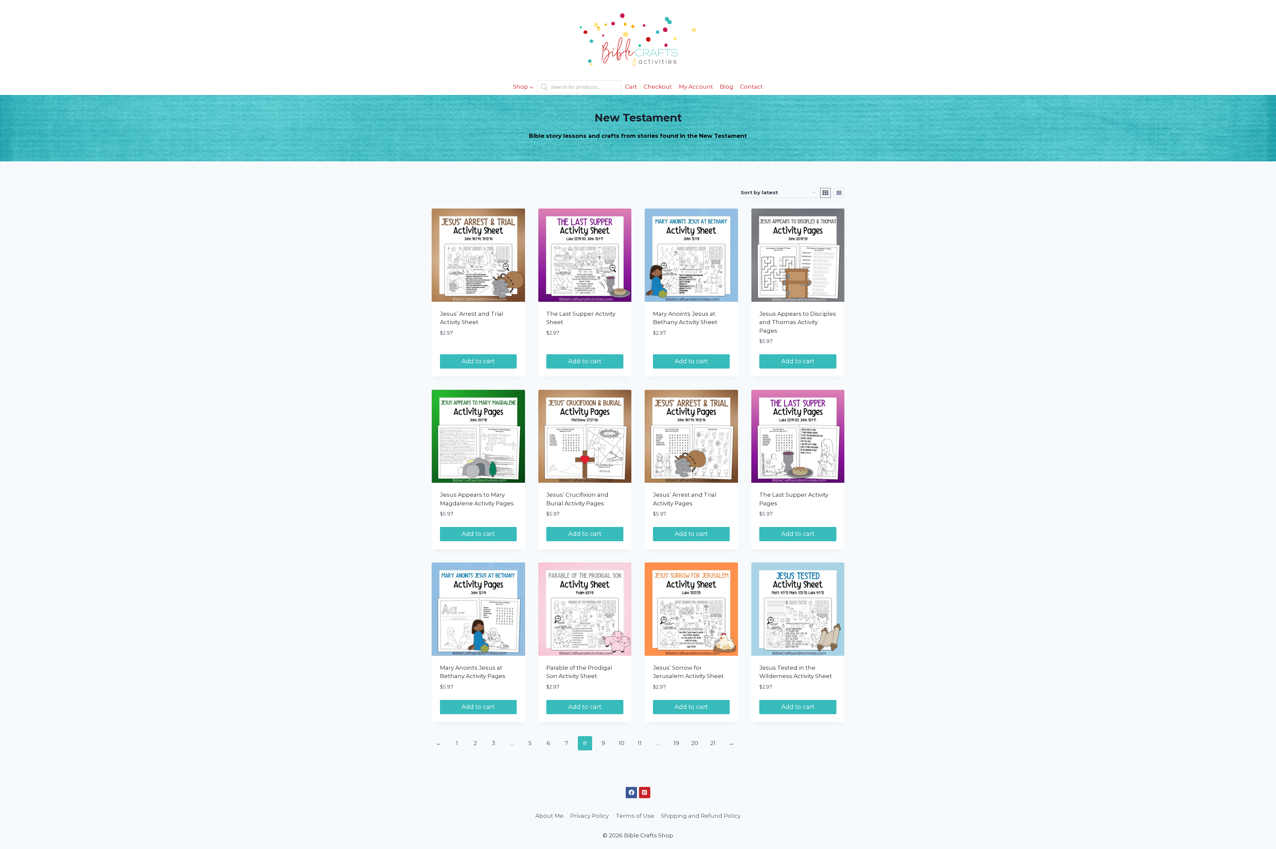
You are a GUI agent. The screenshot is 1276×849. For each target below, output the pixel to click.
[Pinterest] (644, 792)
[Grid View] (825, 193)
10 (621, 743)
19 (676, 743)
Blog (726, 86)
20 (694, 743)
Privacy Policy (589, 815)
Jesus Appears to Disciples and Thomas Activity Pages (797, 322)
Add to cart (478, 361)
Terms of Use (635, 815)
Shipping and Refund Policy (701, 815)
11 (640, 743)
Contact (751, 86)
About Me (549, 815)
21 (712, 743)
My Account (696, 86)
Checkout (658, 86)
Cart (631, 86)
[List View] (839, 193)
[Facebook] (631, 792)
